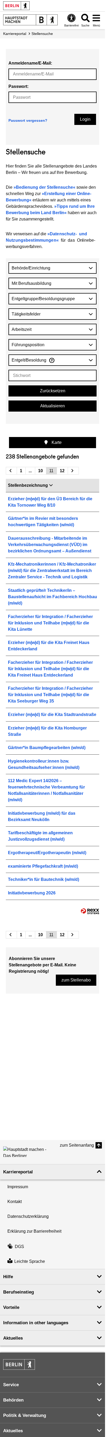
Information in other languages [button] (35, 1322)
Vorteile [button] (11, 1307)
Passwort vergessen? (27, 120)
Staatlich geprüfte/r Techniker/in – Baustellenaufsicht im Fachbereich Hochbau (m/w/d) (52, 596)
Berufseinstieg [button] (18, 1292)
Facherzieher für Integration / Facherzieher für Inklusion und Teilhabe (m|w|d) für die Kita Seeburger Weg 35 (50, 694)
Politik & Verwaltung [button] (24, 1415)
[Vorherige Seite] (11, 471)
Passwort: (18, 86)
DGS (19, 1246)
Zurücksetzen (52, 391)
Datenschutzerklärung (28, 1216)
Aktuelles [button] (13, 1338)
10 (40, 471)
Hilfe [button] (8, 1276)
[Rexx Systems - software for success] (90, 911)
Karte (56, 442)
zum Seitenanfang (77, 1145)
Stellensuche (42, 33)
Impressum (17, 1186)
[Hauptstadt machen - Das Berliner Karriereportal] (27, 1151)
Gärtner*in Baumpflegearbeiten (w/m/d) (46, 747)
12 (62, 471)
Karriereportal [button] (18, 1171)
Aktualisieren (52, 406)
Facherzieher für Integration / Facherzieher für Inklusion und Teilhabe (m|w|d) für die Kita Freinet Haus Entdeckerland (50, 668)
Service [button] (11, 1384)
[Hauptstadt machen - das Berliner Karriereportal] (30, 20)
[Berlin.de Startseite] (16, 5)
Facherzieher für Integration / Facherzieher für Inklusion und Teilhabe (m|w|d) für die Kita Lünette (50, 623)
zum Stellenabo (76, 980)
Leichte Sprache (29, 1261)
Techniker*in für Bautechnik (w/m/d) (43, 879)
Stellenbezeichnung (28, 485)
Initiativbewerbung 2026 (32, 893)
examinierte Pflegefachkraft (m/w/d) (43, 866)
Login (85, 119)
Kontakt (14, 1201)
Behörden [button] (13, 1400)
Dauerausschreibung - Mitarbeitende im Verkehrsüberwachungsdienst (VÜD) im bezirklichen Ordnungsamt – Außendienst (49, 544)
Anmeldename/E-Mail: (30, 63)
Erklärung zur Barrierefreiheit (34, 1231)
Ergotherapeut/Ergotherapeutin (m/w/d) (47, 852)
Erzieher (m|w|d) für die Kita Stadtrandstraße (52, 714)
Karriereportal (14, 33)
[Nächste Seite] (73, 471)
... (30, 471)
